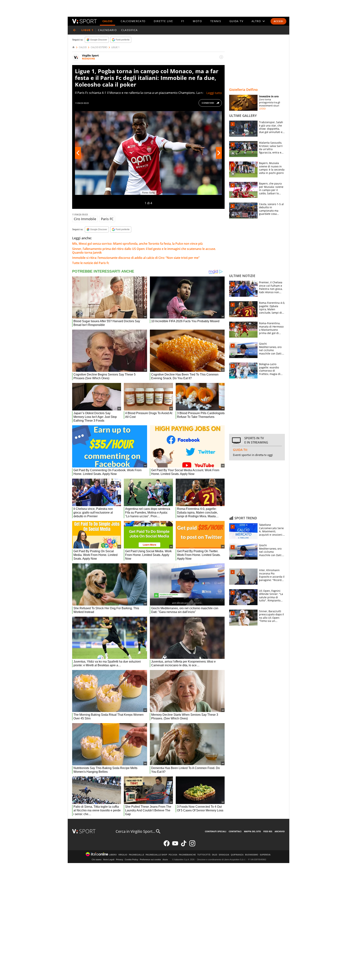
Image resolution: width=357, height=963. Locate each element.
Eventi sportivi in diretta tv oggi (253, 455)
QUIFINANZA (237, 855)
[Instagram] (192, 845)
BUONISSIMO (251, 855)
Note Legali (108, 859)
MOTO (197, 21)
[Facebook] (167, 845)
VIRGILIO (122, 855)
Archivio (280, 831)
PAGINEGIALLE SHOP (156, 855)
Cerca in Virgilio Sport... (135, 831)
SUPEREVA (265, 855)
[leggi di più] (221, 57)
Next (219, 153)
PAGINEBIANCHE (187, 855)
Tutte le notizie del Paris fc (90, 263)
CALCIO (107, 21)
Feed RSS (267, 831)
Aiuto (165, 859)
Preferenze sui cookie (150, 859)
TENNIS (215, 21)
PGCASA (173, 855)
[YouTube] (175, 845)
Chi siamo (97, 859)
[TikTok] (184, 845)
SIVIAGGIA (224, 855)
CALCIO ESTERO (99, 47)
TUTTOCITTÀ (203, 855)
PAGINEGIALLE (136, 855)
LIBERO (113, 855)
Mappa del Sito (252, 831)
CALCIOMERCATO (133, 21)
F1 (183, 21)
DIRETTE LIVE (163, 21)
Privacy (119, 859)
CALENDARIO (107, 30)
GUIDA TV (236, 21)
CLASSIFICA (129, 30)
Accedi (278, 21)
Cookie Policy (131, 859)
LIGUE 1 (115, 47)
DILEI (214, 855)
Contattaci (235, 831)
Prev (78, 153)
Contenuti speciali (215, 831)
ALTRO (256, 21)
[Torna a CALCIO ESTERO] (74, 30)
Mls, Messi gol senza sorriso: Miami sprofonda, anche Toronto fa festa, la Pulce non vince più (137, 244)
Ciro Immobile (85, 219)
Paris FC (107, 219)
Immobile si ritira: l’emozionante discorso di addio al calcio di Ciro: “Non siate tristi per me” (136, 258)
